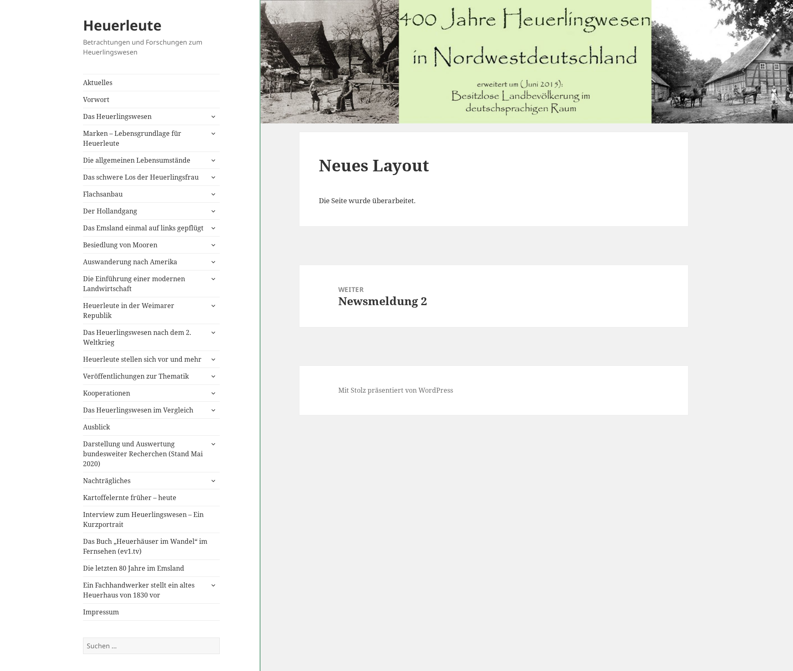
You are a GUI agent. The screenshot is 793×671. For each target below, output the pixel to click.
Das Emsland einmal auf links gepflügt (143, 227)
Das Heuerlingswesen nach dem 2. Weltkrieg (137, 337)
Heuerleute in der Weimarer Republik (128, 310)
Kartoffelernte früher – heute (129, 497)
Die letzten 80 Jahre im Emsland (133, 568)
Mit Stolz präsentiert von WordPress (395, 390)
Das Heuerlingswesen (117, 116)
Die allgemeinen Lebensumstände (136, 160)
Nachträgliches (107, 480)
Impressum (101, 611)
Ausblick (96, 427)
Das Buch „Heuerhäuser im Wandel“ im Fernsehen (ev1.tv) (145, 546)
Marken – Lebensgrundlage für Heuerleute (132, 138)
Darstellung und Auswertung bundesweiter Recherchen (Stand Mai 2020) (143, 453)
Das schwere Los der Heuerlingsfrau (141, 177)
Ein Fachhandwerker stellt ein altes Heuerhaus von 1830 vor (139, 590)
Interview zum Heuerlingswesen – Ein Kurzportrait (143, 519)
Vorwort (96, 99)
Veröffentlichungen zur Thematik (136, 376)
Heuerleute (122, 25)
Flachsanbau (103, 194)
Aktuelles (97, 82)
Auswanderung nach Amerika (130, 261)
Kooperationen (106, 393)
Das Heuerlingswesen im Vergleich (138, 410)
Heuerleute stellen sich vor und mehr (142, 359)
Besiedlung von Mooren (120, 244)
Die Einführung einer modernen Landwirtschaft (134, 283)
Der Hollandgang (110, 211)
